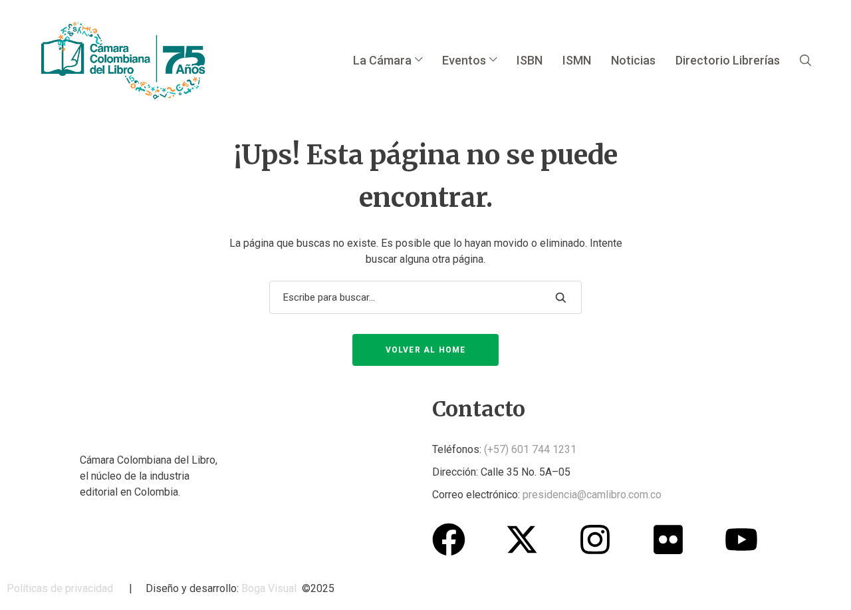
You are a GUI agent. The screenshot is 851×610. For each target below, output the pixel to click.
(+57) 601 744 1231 (530, 449)
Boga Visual (269, 588)
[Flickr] (668, 539)
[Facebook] (448, 539)
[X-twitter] (522, 539)
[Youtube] (741, 539)
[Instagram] (595, 539)
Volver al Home (426, 350)
